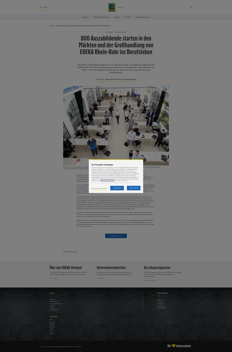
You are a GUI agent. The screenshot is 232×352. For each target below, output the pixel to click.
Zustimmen (133, 188)
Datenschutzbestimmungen (107, 180)
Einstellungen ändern (99, 188)
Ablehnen (117, 188)
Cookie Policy (125, 180)
